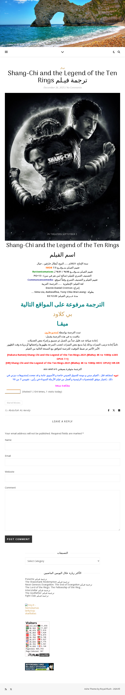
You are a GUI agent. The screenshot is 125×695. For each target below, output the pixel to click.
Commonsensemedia (40, 279)
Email (8, 455)
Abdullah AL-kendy (19, 410)
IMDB (49, 267)
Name (8, 439)
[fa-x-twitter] (65, 3)
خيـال (62, 68)
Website (9, 471)
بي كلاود (62, 314)
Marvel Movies (13, 402)
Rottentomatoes (42, 271)
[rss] (60, 3)
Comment (10, 487)
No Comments (74, 88)
